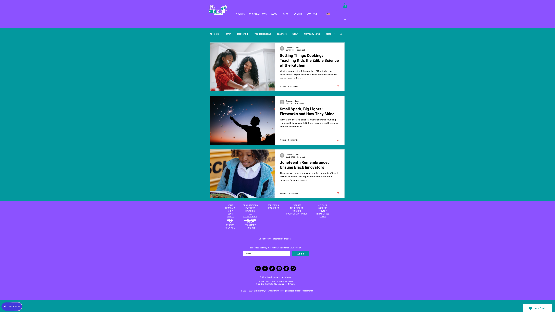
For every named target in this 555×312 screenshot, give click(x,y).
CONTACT (322, 205)
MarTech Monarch (305, 290)
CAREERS (322, 208)
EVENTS (230, 216)
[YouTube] (279, 268)
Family (227, 33)
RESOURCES (273, 208)
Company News (312, 33)
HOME (230, 205)
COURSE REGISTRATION (296, 213)
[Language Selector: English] (330, 13)
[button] (239, 13)
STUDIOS (230, 225)
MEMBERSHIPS (296, 208)
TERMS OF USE (322, 213)
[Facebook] (265, 268)
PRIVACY (323, 211)
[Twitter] (272, 268)
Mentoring (242, 33)
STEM (295, 33)
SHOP (230, 211)
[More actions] (339, 48)
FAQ (230, 222)
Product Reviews (262, 33)
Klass (282, 290)
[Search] (345, 19)
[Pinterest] (293, 268)
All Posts (214, 33)
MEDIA (230, 219)
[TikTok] (286, 268)
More (328, 33)
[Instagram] (258, 268)
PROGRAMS (230, 208)
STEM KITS (230, 228)
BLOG (230, 213)
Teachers (282, 33)
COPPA (323, 216)
